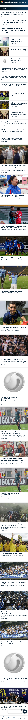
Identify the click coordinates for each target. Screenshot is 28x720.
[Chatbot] (25, 711)
